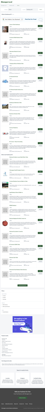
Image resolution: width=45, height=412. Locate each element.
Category (6, 9)
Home (2, 403)
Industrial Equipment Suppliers (7, 344)
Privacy (30, 403)
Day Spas (3, 346)
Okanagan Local (3, 5)
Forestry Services (5, 345)
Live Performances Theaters (7, 349)
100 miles (4, 299)
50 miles (4, 297)
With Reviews (5, 304)
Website (40, 28)
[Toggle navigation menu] (43, 2)
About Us (16, 403)
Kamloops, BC (11, 5)
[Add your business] (22, 396)
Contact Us (21, 403)
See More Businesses (22, 285)
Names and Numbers (13, 408)
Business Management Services (7, 352)
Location (23, 9)
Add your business (22, 397)
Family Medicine (5, 311)
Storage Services (5, 351)
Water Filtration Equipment (6, 355)
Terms (26, 403)
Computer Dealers (5, 348)
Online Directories (9, 403)
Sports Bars (4, 342)
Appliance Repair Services (6, 341)
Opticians (3, 339)
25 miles (4, 295)
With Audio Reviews (6, 306)
